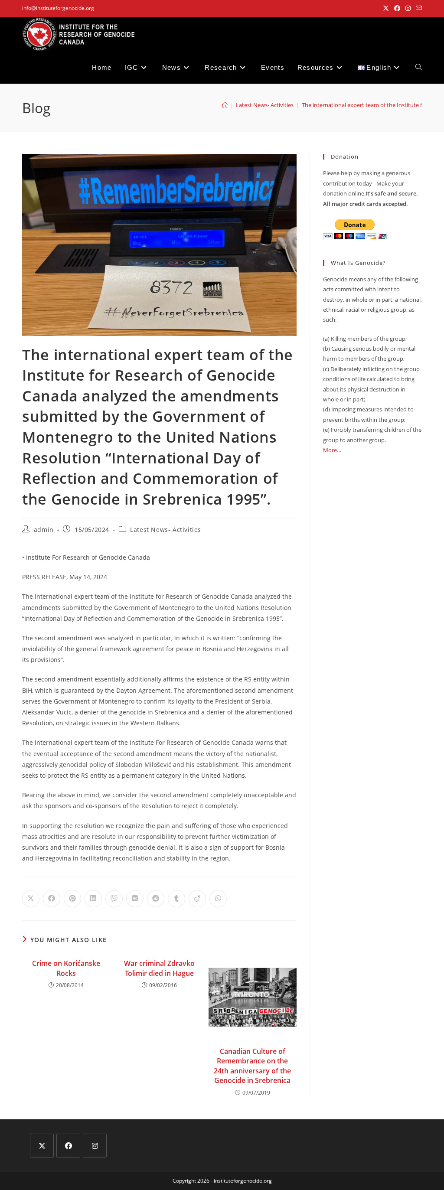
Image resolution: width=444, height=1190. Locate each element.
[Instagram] (95, 1145)
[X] (42, 1145)
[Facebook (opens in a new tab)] (397, 8)
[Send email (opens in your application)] (417, 8)
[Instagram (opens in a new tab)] (408, 8)
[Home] (225, 105)
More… (332, 450)
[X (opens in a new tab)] (386, 8)
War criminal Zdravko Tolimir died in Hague (159, 968)
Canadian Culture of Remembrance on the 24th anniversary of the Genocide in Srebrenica (252, 1066)
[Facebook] (68, 1145)
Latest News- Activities (165, 529)
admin (44, 529)
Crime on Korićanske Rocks (66, 968)
